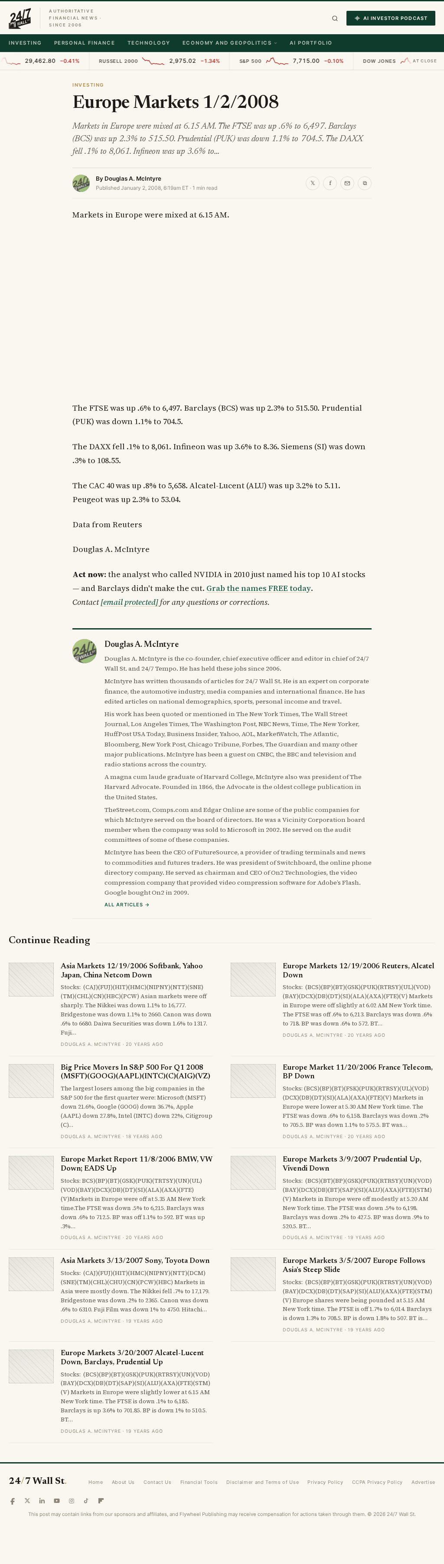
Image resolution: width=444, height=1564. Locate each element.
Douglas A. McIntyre (132, 178)
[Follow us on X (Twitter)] (27, 1501)
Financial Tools (199, 1482)
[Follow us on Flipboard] (101, 1501)
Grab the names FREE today (258, 588)
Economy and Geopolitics (227, 43)
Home (95, 1482)
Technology (148, 43)
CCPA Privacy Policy (377, 1482)
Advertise (423, 1482)
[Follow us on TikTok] (86, 1501)
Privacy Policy (325, 1482)
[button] (335, 18)
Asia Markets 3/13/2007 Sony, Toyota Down (135, 1261)
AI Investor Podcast (395, 18)
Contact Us (158, 1482)
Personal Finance (84, 43)
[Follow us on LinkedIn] (42, 1501)
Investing (25, 43)
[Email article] (347, 183)
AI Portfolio (311, 43)
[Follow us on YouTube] (57, 1501)
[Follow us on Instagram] (71, 1501)
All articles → (127, 905)
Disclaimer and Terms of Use (262, 1482)
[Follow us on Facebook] (12, 1501)
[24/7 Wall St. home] (20, 18)
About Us (123, 1482)
